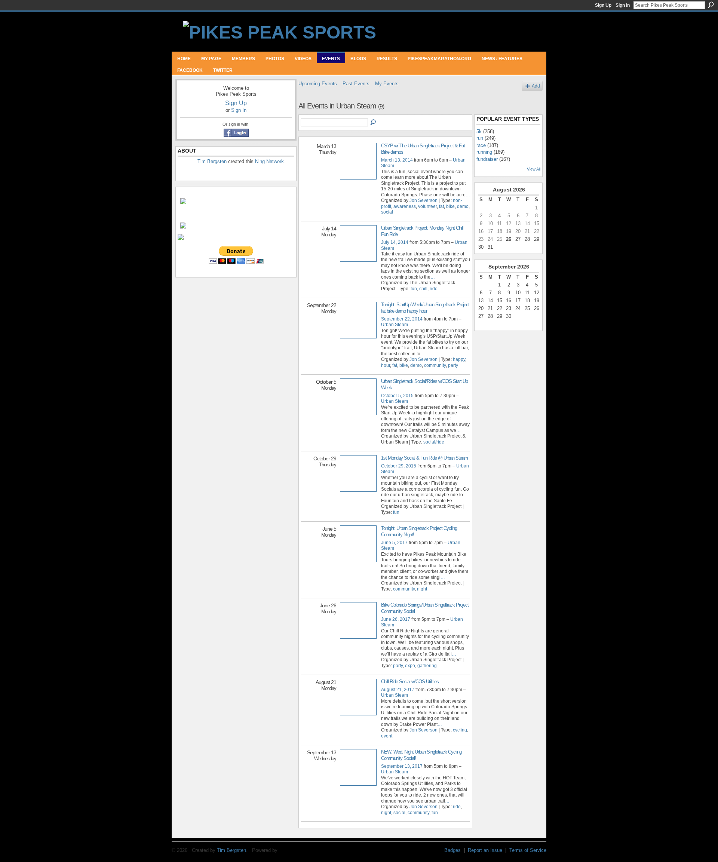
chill (423, 288)
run (479, 138)
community (435, 365)
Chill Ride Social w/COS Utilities (410, 681)
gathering (427, 665)
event (386, 736)
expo (410, 665)
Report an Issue (485, 850)
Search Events (373, 122)
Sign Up (603, 5)
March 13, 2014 (397, 160)
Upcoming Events (317, 83)
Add (536, 85)
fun (414, 288)
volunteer (427, 206)
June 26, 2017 (395, 619)
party (453, 365)
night (422, 589)
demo (463, 206)
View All (533, 169)
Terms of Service (527, 850)
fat (441, 206)
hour (385, 365)
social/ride (433, 442)
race (481, 145)
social (387, 212)
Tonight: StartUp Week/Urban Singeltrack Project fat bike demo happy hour (425, 308)
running (484, 152)
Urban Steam (394, 324)
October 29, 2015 (398, 466)
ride (434, 288)
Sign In (623, 5)
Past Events (356, 83)
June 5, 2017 (394, 542)
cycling (460, 730)
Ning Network (269, 161)
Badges (452, 850)
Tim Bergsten (212, 161)
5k (479, 131)
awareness (404, 206)
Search (711, 4)
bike (450, 206)
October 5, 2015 (397, 395)
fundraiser (487, 159)
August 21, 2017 (397, 689)
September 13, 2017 (402, 766)
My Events (387, 83)
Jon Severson (423, 200)
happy (459, 359)
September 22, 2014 (402, 319)
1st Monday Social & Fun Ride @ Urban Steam (424, 458)
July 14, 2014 (394, 242)
